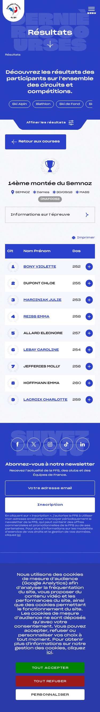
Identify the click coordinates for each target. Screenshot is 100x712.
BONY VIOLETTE (39, 266)
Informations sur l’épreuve (40, 214)
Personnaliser (50, 694)
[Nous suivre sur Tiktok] (66, 444)
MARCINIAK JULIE (42, 300)
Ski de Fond (69, 104)
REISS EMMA (36, 316)
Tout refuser (50, 681)
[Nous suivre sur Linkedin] (82, 444)
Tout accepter (50, 667)
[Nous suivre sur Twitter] (34, 444)
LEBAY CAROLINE (41, 350)
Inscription (50, 504)
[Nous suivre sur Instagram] (50, 444)
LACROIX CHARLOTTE (45, 399)
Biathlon (43, 104)
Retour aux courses (39, 141)
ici (19, 535)
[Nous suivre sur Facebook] (17, 444)
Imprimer (86, 237)
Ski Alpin (19, 104)
